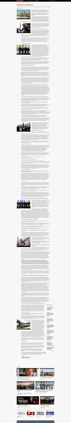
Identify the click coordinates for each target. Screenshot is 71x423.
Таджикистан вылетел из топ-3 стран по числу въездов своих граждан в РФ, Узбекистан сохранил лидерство (50, 331)
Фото (26, 2)
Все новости (53, 350)
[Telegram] (27, 357)
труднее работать (25, 98)
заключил (43, 148)
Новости (17, 2)
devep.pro (38, 422)
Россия (25, 8)
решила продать (44, 223)
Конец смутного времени (39, 410)
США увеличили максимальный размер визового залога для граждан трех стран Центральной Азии (50, 338)
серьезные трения (33, 226)
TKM (33, 0)
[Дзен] (26, 357)
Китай (24, 8)
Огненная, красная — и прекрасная (29, 410)
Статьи (20, 2)
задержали (32, 270)
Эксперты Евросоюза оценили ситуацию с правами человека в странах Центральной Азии (50, 320)
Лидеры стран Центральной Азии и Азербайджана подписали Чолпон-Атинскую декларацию (50, 344)
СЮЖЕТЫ (29, 2)
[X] (22, 357)
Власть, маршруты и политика (21, 410)
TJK (31, 0)
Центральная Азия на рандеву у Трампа (50, 410)
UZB (35, 0)
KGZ (29, 0)
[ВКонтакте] (23, 357)
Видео (23, 2)
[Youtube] (29, 357)
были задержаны (30, 272)
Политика (27, 8)
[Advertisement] (35, 363)
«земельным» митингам (28, 160)
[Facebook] (28, 357)
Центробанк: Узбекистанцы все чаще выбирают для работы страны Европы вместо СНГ (50, 314)
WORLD (37, 0)
